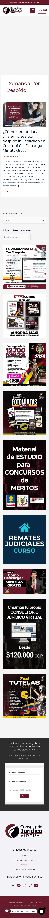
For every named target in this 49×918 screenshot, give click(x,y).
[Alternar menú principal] (32, 10)
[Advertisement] (24, 41)
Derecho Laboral (10, 156)
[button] (25, 2)
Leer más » (7, 191)
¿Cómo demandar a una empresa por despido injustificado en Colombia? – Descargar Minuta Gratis (24, 141)
